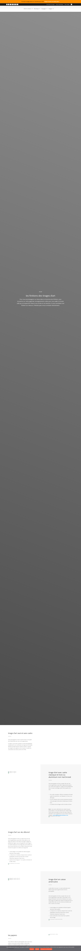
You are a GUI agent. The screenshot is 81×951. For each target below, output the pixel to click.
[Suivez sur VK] (17, 4)
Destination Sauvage (50, 4)
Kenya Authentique (59, 4)
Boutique (36, 8)
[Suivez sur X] (15, 4)
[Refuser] (79, 948)
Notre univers (27, 8)
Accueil (40, 291)
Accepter (32, 949)
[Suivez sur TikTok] (10, 4)
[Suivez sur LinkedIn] (14, 4)
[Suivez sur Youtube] (12, 4)
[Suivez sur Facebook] (8, 4)
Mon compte (67, 4)
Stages (50, 8)
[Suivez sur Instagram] (7, 4)
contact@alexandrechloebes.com (60, 815)
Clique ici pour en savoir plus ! (52, 1)
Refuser (37, 949)
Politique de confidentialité (46, 949)
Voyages (43, 8)
